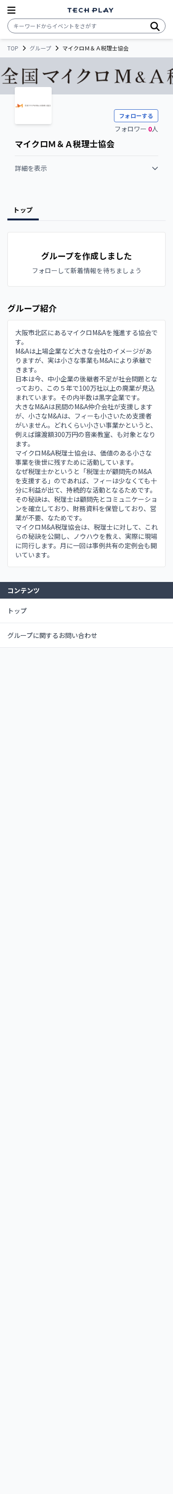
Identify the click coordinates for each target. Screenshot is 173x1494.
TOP (12, 48)
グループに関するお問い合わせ (52, 635)
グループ (40, 48)
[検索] (155, 25)
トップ (17, 610)
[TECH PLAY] (90, 10)
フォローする (136, 115)
